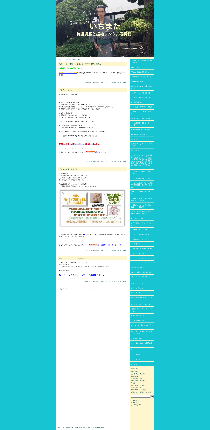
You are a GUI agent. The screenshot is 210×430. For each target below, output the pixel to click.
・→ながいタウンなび (138, 320)
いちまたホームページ (138, 67)
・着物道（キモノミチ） (139, 230)
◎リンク (134, 139)
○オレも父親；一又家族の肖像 (141, 272)
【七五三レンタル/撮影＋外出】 (142, 248)
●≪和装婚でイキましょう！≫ (141, 134)
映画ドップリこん (137, 288)
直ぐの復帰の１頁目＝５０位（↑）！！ (110, 245)
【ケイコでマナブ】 (138, 253)
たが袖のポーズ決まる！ (139, 374)
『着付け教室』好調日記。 (69, 169)
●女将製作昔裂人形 (137, 102)
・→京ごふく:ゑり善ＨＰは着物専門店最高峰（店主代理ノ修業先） (142, 185)
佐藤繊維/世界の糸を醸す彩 (140, 130)
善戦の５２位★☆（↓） (102, 152)
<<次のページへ (63, 289)
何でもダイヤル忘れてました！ (141, 392)
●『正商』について (137, 218)
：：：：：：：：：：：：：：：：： (150, 263)
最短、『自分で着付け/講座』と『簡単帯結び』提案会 (80, 64)
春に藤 (133, 383)
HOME (60, 59)
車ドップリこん (136, 293)
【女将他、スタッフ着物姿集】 (141, 97)
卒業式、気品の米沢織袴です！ (141, 72)
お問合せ (134, 364)
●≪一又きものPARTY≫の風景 (141, 107)
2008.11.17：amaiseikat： (93, 161)
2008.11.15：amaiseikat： (93, 250)
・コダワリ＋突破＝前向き (140, 234)
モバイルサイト (136, 359)
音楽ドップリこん (137, 283)
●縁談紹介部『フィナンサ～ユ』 (142, 77)
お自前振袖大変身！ (137, 378)
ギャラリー (135, 350)
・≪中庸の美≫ (136, 244)
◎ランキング (135, 150)
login (88, 427)
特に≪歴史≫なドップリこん (141, 304)
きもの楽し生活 (136, 338)
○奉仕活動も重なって (138, 267)
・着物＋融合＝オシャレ (139, 239)
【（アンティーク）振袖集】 (141, 93)
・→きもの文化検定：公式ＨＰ (141, 178)
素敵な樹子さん (136, 387)
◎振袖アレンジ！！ (138, 81)
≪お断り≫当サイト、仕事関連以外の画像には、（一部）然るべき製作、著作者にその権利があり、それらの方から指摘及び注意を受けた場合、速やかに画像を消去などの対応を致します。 (141, 161)
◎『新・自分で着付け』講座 (117, 82)
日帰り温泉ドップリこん (139, 315)
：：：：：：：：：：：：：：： (145, 258)
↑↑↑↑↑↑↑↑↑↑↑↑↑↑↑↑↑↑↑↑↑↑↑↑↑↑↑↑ (72, 258)
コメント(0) (104, 82)
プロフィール (135, 354)
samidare (101, 427)
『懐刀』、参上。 (66, 90)
